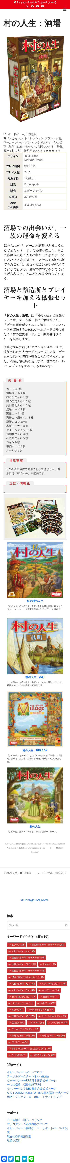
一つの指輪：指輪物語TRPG (24, 1084)
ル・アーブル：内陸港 (50, 873)
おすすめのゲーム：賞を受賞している (31, 1048)
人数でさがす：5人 (46, 142)
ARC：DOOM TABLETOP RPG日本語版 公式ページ (38, 1093)
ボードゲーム (16, 134)
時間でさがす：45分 (23, 1016)
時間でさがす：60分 (41, 1009)
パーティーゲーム (22, 1003)
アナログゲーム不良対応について (27, 1124)
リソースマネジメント (54, 1016)
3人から (17, 1009)
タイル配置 (19, 1055)
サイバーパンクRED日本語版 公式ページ (31, 1088)
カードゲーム (50, 990)
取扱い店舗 (14, 1140)
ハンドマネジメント (54, 983)
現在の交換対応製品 (19, 1136)
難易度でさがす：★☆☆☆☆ (28, 970)
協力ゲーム (48, 1003)
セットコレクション (31, 138)
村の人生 (35, 826)
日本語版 (31, 134)
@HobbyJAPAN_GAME (35, 900)
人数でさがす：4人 (23, 951)
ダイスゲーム (20, 1042)
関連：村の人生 (13, 150)
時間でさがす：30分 (24, 964)
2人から (13, 138)
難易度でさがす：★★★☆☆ (42, 150)
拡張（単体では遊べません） (28, 977)
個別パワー (50, 996)
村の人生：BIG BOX (35, 750)
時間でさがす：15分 (23, 1035)
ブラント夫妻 (53, 138)
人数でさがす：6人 (23, 990)
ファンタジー (59, 1022)
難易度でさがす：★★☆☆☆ (48, 944)
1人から (49, 964)
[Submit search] (66, 925)
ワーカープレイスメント (18, 142)
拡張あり (18, 1022)
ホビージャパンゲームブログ (24, 1072)
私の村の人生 (35, 601)
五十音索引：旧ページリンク (24, 1120)
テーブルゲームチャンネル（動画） (28, 1076)
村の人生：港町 (35, 677)
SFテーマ (37, 1022)
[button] (64, 9)
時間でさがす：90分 (50, 146)
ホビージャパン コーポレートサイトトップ (34, 1097)
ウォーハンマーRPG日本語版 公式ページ (32, 1080)
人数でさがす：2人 (44, 1055)
